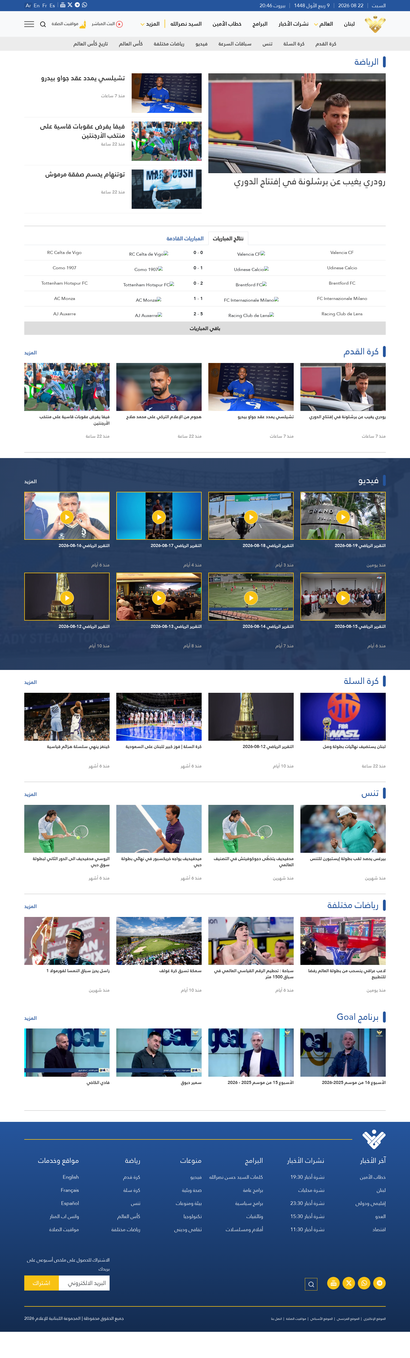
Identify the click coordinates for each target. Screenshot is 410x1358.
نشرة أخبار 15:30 (307, 1216)
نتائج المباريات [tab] (228, 238)
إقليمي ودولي (371, 1203)
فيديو (202, 43)
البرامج (260, 23)
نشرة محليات (311, 1190)
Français (70, 1190)
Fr (44, 6)
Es (52, 6)
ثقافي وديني (188, 1229)
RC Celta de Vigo (64, 252)
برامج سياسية (249, 1203)
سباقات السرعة (235, 43)
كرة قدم (131, 1177)
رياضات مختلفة (169, 43)
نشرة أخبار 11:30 (307, 1229)
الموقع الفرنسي (348, 1319)
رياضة (132, 1160)
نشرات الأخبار (293, 23)
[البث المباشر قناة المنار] (333, 1284)
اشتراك (41, 1282)
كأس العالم (131, 43)
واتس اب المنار (64, 1216)
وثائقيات (255, 1216)
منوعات (191, 1160)
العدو (380, 1216)
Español (70, 1203)
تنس (267, 43)
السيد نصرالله (186, 23)
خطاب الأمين (227, 23)
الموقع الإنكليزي (375, 1319)
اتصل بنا (276, 1319)
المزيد (153, 23)
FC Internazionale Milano (342, 298)
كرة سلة (132, 1190)
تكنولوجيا (193, 1216)
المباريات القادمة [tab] (185, 238)
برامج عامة (253, 1190)
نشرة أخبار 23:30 (307, 1203)
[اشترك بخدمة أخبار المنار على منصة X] (349, 1284)
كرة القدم (326, 43)
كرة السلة (294, 43)
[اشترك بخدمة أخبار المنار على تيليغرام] (379, 1284)
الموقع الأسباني (321, 1319)
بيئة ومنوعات (189, 1203)
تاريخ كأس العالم (91, 43)
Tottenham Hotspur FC (64, 283)
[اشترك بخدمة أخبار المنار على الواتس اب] (364, 1284)
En (37, 6)
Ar (28, 6)
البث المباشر (103, 24)
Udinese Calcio (342, 268)
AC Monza (64, 298)
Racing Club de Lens (342, 314)
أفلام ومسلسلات (244, 1229)
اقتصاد (379, 1229)
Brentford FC (342, 283)
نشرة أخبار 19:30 (307, 1177)
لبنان (349, 23)
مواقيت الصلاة (65, 24)
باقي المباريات (205, 328)
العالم (326, 23)
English (71, 1177)
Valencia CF (342, 252)
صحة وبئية (192, 1190)
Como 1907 (64, 268)
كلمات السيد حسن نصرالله (236, 1177)
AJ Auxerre (64, 314)
